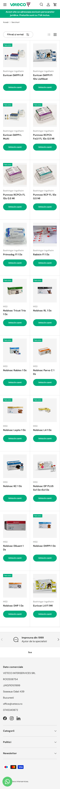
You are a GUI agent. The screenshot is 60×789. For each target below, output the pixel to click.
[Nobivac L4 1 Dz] (45, 410)
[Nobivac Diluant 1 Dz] (15, 526)
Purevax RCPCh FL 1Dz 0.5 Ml (14, 196)
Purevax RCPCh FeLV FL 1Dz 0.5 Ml (43, 136)
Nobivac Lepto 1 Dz (14, 430)
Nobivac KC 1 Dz (12, 486)
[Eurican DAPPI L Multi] (15, 115)
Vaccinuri (15, 22)
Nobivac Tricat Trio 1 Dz (14, 312)
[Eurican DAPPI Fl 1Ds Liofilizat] (45, 55)
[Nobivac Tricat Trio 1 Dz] (15, 290)
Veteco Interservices (19, 781)
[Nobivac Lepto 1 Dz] (15, 410)
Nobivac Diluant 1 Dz (13, 547)
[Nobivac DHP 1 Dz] (15, 586)
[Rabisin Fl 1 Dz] (45, 234)
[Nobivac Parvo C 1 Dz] (45, 350)
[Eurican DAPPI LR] (15, 55)
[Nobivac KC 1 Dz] (15, 466)
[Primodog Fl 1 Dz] (15, 234)
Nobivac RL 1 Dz (42, 310)
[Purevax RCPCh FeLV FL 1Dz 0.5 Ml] (45, 115)
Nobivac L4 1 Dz (42, 430)
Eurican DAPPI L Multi (12, 136)
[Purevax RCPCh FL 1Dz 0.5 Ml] (15, 175)
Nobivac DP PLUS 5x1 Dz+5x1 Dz (43, 488)
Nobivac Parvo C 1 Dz (43, 372)
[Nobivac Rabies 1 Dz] (15, 350)
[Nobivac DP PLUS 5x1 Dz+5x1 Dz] (45, 466)
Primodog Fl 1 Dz (12, 254)
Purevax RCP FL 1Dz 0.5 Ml (44, 196)
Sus (30, 652)
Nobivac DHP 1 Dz (13, 605)
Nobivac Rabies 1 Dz (15, 370)
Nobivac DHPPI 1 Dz (44, 546)
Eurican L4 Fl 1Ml (43, 605)
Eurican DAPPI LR (13, 75)
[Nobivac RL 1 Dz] (45, 290)
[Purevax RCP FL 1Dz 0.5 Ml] (45, 175)
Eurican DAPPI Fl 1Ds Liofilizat (42, 77)
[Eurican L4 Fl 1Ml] (45, 586)
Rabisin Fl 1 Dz (41, 254)
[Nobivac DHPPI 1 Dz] (45, 526)
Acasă (5, 22)
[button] (55, 4)
